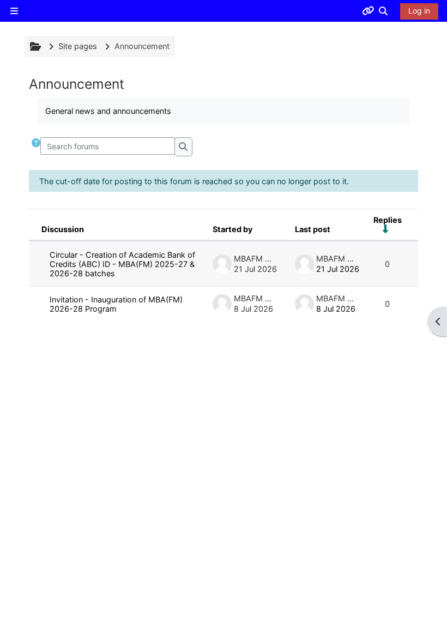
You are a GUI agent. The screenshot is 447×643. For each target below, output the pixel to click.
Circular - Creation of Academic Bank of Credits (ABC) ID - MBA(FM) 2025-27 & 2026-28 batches (122, 264)
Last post (312, 229)
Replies (387, 220)
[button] (384, 11)
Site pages (77, 46)
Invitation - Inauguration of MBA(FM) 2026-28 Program (116, 304)
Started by (232, 229)
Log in (419, 10)
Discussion (62, 229)
